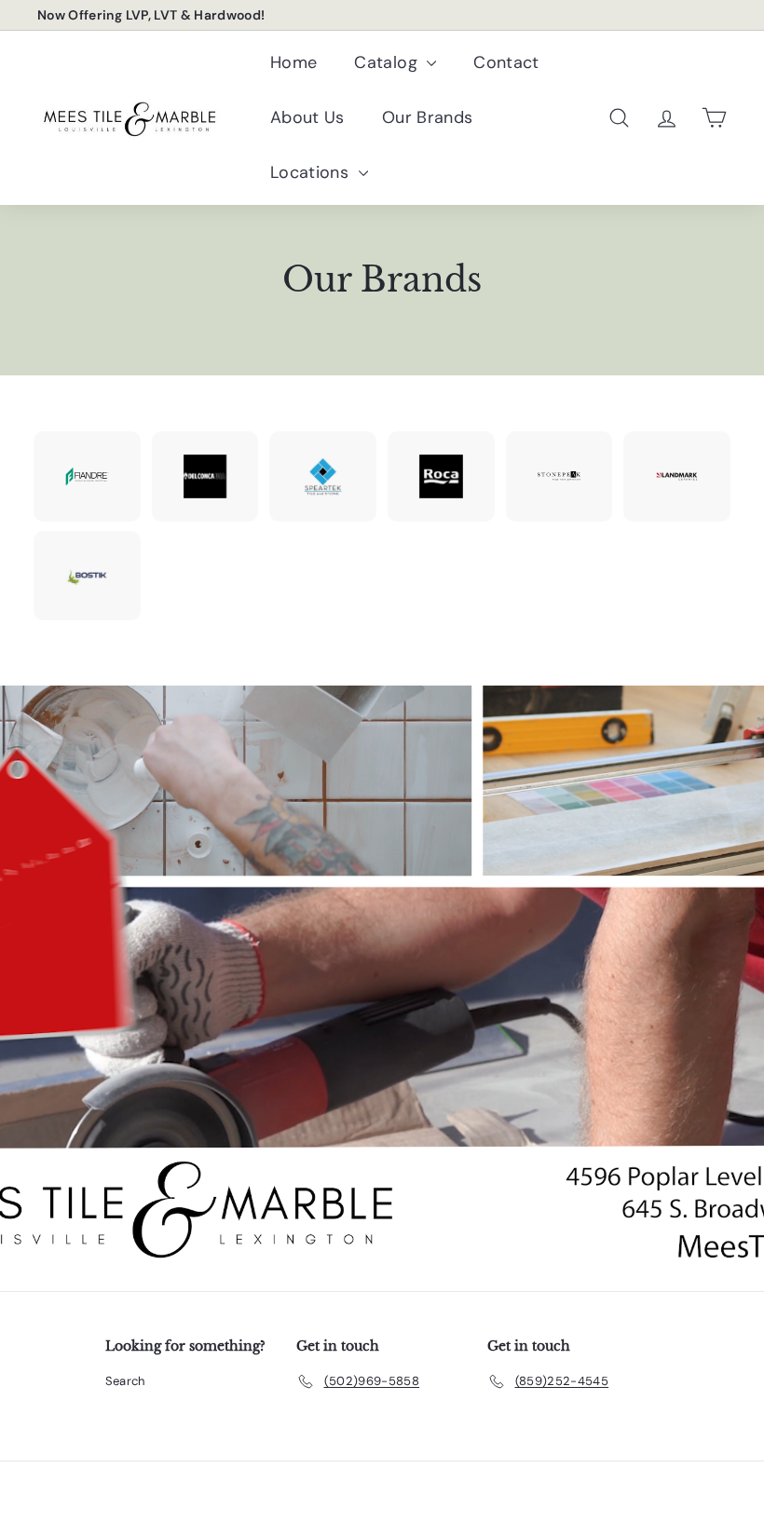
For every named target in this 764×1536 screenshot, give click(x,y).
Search (125, 1381)
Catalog (388, 62)
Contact (506, 62)
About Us (307, 117)
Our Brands (427, 117)
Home (293, 62)
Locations (312, 172)
